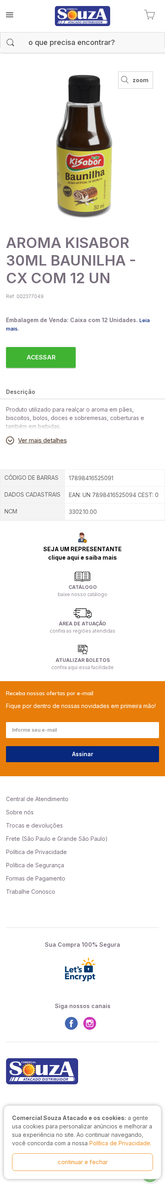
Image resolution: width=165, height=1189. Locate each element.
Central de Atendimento (37, 798)
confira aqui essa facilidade (82, 667)
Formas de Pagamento (35, 878)
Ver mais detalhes (42, 440)
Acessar (41, 357)
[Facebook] (73, 1023)
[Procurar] (10, 43)
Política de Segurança (35, 865)
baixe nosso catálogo (82, 594)
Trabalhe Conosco (30, 891)
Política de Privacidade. (120, 1143)
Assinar (82, 754)
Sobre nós (20, 812)
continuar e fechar (83, 1162)
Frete (13, 838)
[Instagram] (91, 1023)
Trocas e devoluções (34, 825)
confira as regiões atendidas (82, 631)
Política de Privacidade (36, 851)
